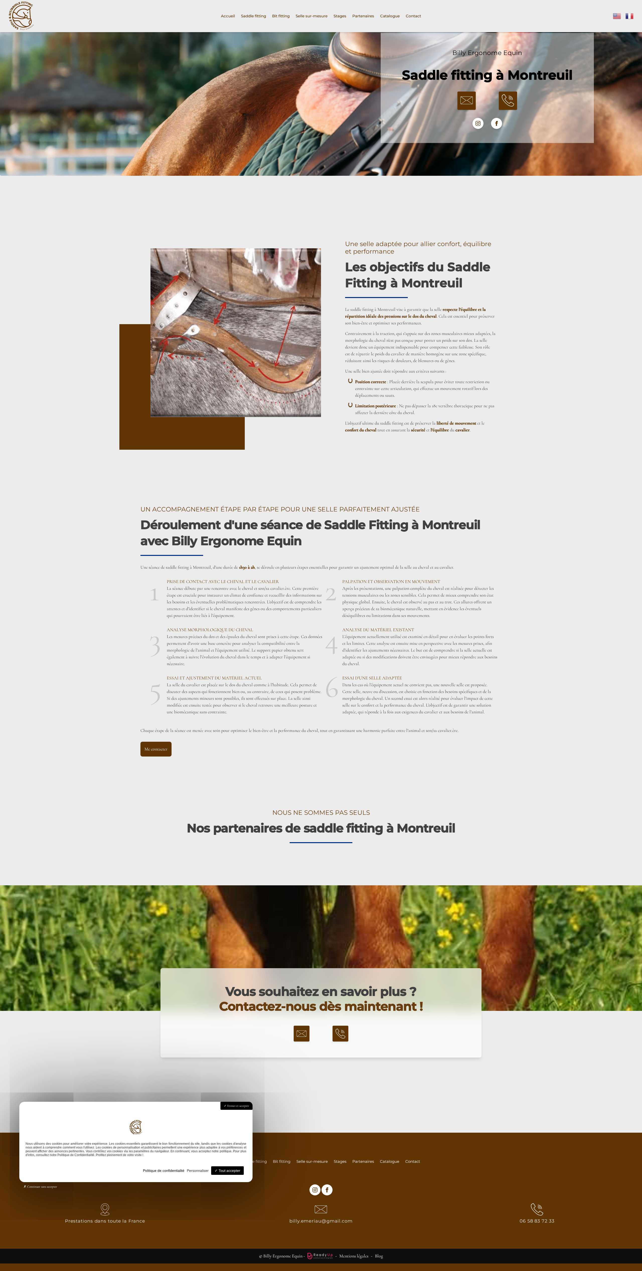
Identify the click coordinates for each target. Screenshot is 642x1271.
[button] (466, 101)
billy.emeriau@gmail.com (321, 1221)
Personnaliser (198, 1171)
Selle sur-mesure (312, 16)
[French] (629, 15)
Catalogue (390, 16)
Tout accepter (229, 1171)
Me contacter (156, 749)
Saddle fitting (253, 16)
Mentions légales (353, 1256)
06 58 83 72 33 (537, 1221)
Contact (413, 16)
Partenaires (363, 16)
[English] (617, 15)
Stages (340, 16)
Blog (379, 1256)
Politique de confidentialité (163, 1171)
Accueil (228, 16)
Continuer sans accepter (41, 1187)
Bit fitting (281, 16)
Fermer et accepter (237, 1106)
